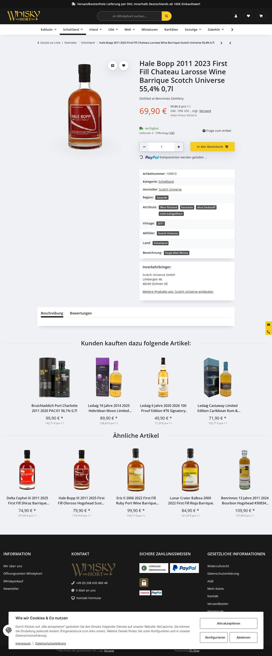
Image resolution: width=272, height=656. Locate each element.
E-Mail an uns (86, 590)
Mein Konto (215, 589)
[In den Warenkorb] (40, 57)
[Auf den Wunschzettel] (123, 65)
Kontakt (212, 596)
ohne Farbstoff (206, 207)
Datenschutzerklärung (50, 643)
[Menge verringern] (144, 146)
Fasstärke (187, 207)
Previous (10, 481)
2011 (161, 223)
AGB (210, 581)
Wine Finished (168, 207)
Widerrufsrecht (218, 566)
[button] (235, 16)
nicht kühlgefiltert (171, 213)
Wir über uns (12, 566)
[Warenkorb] (260, 16)
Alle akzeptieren (228, 623)
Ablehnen (244, 637)
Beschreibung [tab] (52, 313)
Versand (205, 111)
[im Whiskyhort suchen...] (166, 16)
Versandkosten (217, 604)
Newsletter (11, 589)
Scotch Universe (168, 233)
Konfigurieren (215, 637)
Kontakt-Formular (88, 598)
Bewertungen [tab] (81, 313)
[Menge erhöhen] (178, 146)
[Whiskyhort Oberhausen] (24, 16)
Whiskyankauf (13, 581)
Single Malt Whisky (176, 253)
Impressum (23, 643)
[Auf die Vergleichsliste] (112, 65)
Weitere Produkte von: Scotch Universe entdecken (178, 292)
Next (261, 481)
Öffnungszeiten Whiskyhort (22, 573)
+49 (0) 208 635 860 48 (92, 583)
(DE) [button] (172, 133)
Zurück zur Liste (50, 42)
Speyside (162, 197)
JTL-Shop (194, 650)
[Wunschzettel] (248, 16)
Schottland (166, 181)
